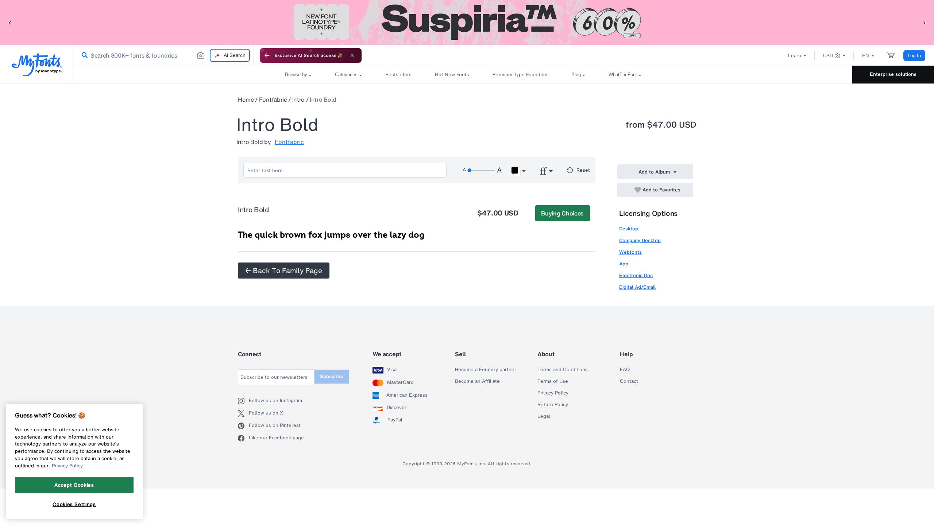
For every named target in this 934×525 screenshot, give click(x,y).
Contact (629, 381)
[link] (83, 55)
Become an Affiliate (477, 381)
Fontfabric (273, 99)
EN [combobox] (865, 55)
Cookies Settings (74, 504)
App (623, 263)
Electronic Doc (636, 275)
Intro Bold (323, 99)
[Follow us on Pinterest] (243, 426)
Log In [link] (914, 55)
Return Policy (552, 405)
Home (246, 99)
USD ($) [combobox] (831, 55)
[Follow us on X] (243, 413)
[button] (9, 22)
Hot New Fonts (452, 74)
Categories (346, 74)
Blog (576, 74)
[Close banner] (352, 55)
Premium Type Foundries (520, 74)
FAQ (625, 370)
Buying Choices (562, 213)
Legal (543, 416)
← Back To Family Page (283, 270)
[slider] (481, 170)
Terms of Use (552, 381)
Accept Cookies (74, 485)
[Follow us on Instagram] (243, 401)
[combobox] (163, 55)
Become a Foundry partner (485, 370)
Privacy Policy (552, 393)
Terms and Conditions (562, 370)
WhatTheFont (623, 74)
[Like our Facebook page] (243, 438)
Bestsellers (398, 74)
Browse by (296, 74)
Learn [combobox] (794, 55)
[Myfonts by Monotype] (37, 64)
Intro (298, 99)
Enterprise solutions (893, 74)
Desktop (628, 228)
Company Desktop (640, 240)
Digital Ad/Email (637, 287)
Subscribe (331, 376)
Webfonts (630, 252)
